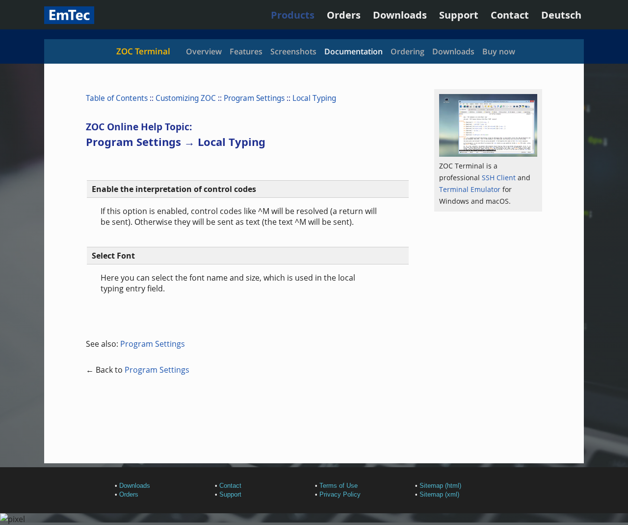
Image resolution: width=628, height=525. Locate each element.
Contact (510, 15)
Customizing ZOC (186, 98)
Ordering (407, 51)
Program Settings (254, 98)
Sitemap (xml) (439, 494)
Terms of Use (338, 485)
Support (458, 15)
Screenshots (293, 51)
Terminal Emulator (469, 189)
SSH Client (499, 177)
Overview (204, 51)
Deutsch (561, 15)
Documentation (353, 51)
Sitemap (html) (440, 485)
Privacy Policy (340, 494)
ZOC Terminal (143, 51)
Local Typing (314, 98)
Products (292, 15)
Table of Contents (117, 98)
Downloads (400, 15)
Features (246, 51)
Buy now (498, 51)
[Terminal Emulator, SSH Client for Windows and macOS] (69, 20)
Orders (344, 15)
